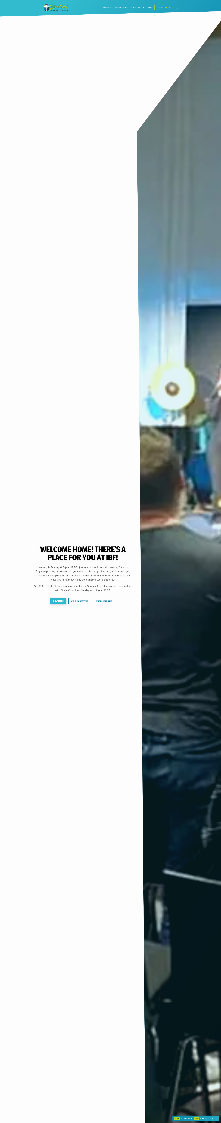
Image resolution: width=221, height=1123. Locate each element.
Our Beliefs (128, 7)
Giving (149, 7)
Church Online (164, 7)
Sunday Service (79, 601)
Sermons (139, 7)
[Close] (217, 1118)
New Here (58, 601)
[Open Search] (176, 8)
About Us (107, 7)
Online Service (104, 601)
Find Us (117, 7)
